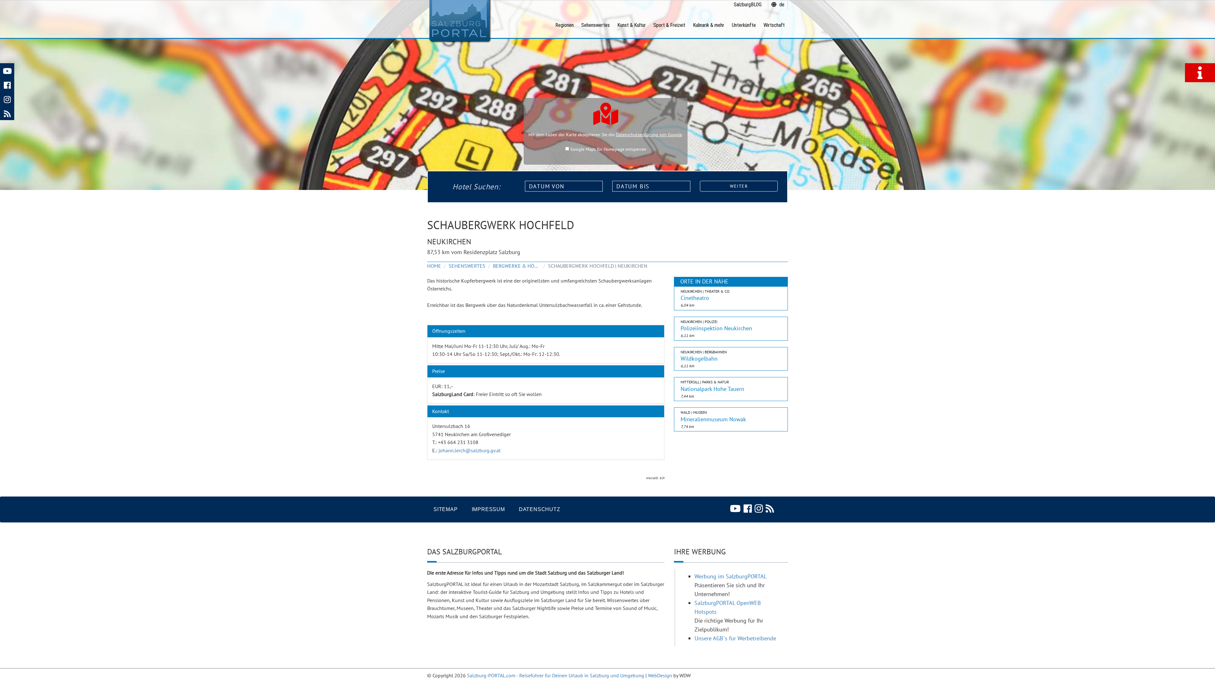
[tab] (545, 331)
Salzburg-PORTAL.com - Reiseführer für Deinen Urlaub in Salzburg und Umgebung (555, 675)
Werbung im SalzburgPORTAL (731, 576)
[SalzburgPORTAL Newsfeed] (7, 113)
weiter (739, 186)
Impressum (488, 509)
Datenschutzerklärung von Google (649, 134)
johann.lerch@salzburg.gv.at (470, 450)
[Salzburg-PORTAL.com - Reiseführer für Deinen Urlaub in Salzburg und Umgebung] (459, 21)
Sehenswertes (467, 266)
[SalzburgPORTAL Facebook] (7, 84)
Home (434, 266)
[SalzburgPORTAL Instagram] (7, 99)
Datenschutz (539, 509)
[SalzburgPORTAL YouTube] (7, 70)
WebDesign (660, 675)
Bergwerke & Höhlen (516, 266)
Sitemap (445, 509)
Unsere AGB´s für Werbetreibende (735, 638)
